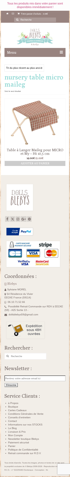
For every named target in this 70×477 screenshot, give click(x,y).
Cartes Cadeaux (17, 410)
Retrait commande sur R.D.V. (24, 453)
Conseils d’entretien (19, 417)
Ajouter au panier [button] (35, 163)
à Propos (13, 403)
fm (47, 470)
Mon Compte (15, 435)
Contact (12, 421)
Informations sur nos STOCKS (25, 424)
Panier (11, 446)
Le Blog (12, 428)
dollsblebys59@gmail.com (23, 314)
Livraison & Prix (17, 431)
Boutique (13, 406)
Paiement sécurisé (18, 442)
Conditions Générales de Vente (25, 413)
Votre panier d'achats (34, 13)
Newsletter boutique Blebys (23, 438)
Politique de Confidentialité (23, 449)
